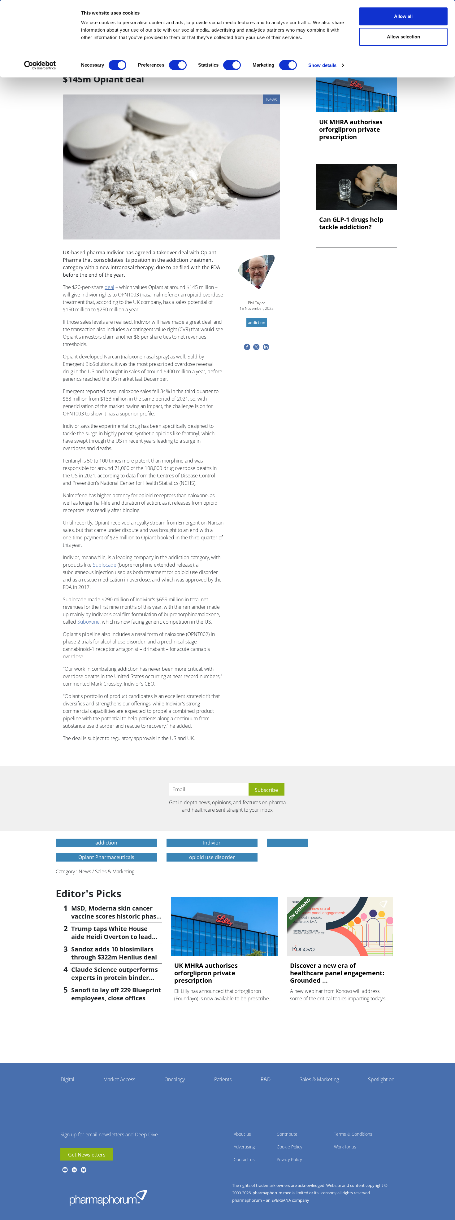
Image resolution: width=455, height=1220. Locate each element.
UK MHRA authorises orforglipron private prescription (351, 129)
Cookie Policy (289, 1147)
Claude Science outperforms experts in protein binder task (114, 977)
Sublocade (104, 564)
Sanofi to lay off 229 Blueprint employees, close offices (116, 994)
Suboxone (88, 621)
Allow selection (403, 36)
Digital (67, 1079)
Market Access (119, 1079)
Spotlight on (381, 1079)
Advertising (244, 1147)
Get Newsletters (87, 1154)
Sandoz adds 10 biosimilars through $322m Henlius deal (114, 953)
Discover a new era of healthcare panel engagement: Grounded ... (337, 973)
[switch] (178, 65)
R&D (266, 1079)
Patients (223, 1079)
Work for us (345, 1147)
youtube (65, 1170)
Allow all (403, 16)
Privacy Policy (289, 1159)
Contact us (244, 1159)
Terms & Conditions (353, 1134)
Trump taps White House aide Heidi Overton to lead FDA (111, 936)
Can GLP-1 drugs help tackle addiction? (351, 223)
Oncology (174, 1079)
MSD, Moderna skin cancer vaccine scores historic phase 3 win (115, 916)
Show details (322, 65)
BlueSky (83, 1170)
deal (109, 287)
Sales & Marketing (319, 1079)
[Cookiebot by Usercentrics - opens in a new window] (40, 65)
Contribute (287, 1134)
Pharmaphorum (108, 1197)
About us (242, 1134)
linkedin (74, 1170)
